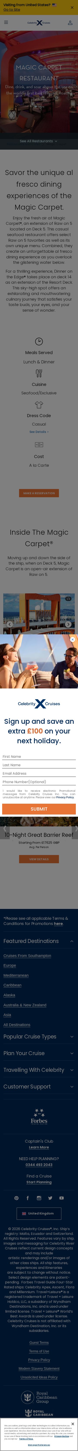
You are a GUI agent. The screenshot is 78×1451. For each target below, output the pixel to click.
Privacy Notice (61, 1436)
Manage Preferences (39, 1445)
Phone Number (15, 782)
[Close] (73, 1424)
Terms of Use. (26, 1439)
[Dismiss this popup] (72, 639)
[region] (39, 1434)
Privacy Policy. (65, 797)
